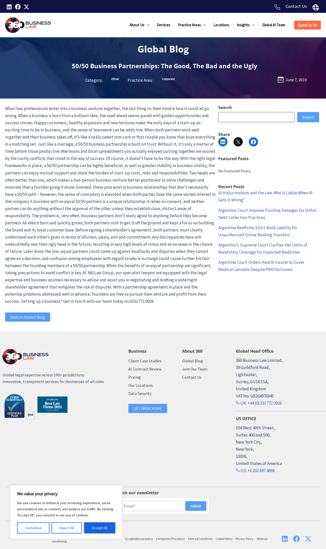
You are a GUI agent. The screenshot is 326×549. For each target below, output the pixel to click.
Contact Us (296, 6)
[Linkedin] (9, 7)
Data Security (140, 393)
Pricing (134, 377)
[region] (66, 512)
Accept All (99, 528)
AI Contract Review (144, 369)
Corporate (168, 79)
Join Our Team (195, 369)
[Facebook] (18, 7)
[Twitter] (26, 7)
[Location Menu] (316, 7)
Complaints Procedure (170, 539)
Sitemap (261, 539)
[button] (146, 25)
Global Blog (163, 49)
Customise (33, 528)
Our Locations (140, 385)
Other (115, 79)
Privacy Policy (244, 539)
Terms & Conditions (200, 539)
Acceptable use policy (139, 539)
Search (308, 117)
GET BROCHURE (147, 408)
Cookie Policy (224, 539)
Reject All (67, 528)
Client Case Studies (144, 360)
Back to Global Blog (27, 317)
